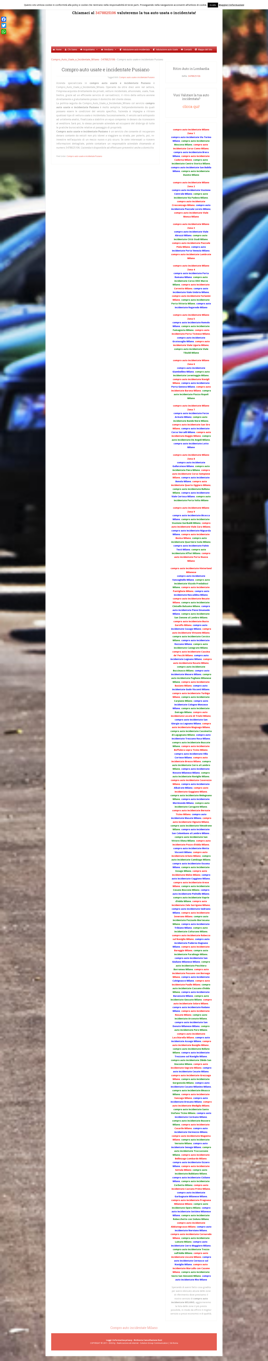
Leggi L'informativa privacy (119, 1340)
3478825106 (105, 12)
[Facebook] (4, 19)
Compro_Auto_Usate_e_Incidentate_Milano (138, 30)
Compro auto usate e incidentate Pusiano (137, 77)
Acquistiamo (89, 49)
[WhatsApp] (4, 32)
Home (58, 49)
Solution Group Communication (154, 1343)
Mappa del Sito (205, 49)
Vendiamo (108, 49)
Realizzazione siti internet (127, 1343)
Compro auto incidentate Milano (134, 1328)
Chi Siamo (72, 49)
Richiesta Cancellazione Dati (148, 1340)
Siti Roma (174, 1343)
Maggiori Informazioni (231, 5)
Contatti (188, 49)
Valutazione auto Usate (167, 49)
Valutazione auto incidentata (136, 49)
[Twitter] (4, 25)
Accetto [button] (213, 5)
